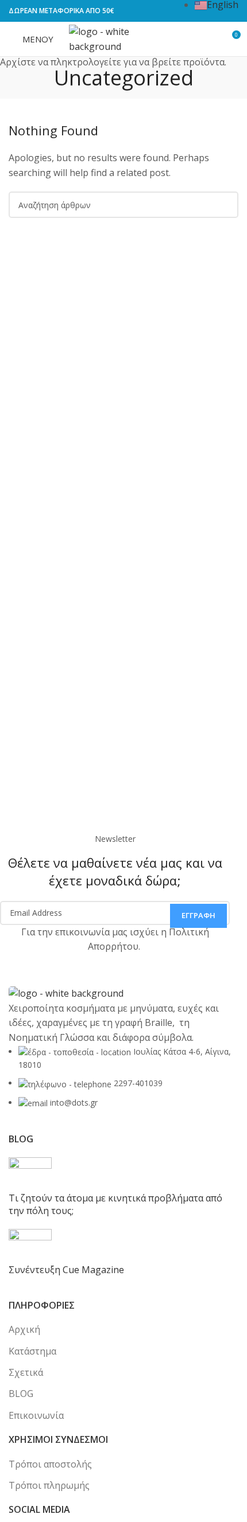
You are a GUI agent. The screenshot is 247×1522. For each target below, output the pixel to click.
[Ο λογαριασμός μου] (204, 39)
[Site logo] (123, 38)
